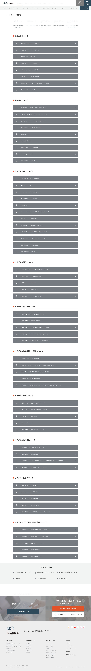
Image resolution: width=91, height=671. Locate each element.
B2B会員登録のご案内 (73, 8)
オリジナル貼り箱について (46, 26)
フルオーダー (48, 643)
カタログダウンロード (70, 649)
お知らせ (68, 643)
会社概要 (28, 652)
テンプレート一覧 (49, 655)
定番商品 (68, 640)
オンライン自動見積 (50, 657)
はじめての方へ (22, 594)
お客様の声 (63, 8)
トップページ (15, 594)
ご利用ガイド (48, 648)
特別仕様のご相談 (49, 646)
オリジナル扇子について (59, 21)
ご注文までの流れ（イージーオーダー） (30, 8)
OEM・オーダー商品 (50, 640)
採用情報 (68, 651)
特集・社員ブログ (69, 646)
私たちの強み (28, 646)
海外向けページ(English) (71, 654)
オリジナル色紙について (33, 26)
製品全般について (18, 21)
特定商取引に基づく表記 (81, 666)
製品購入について (32, 21)
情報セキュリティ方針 (69, 666)
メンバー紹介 (28, 648)
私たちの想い (28, 645)
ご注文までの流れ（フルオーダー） (10, 8)
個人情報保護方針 (59, 666)
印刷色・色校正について (51, 652)
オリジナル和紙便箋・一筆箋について (19, 26)
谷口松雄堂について (30, 640)
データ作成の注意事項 (50, 654)
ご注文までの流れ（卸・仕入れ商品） (50, 8)
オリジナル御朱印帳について (72, 21)
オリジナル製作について (46, 21)
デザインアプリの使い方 (51, 650)
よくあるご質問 (84, 8)
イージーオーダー (49, 645)
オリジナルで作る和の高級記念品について (72, 26)
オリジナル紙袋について (59, 26)
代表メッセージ (29, 650)
